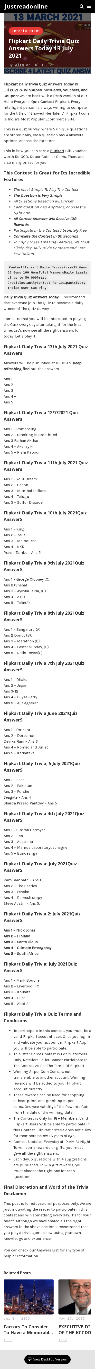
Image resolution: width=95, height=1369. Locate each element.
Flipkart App (75, 1042)
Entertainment (26, 31)
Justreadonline (26, 6)
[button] (89, 6)
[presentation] (83, 1311)
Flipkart (57, 150)
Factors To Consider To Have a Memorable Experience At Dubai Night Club (28, 1329)
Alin (19, 65)
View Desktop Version (50, 1359)
